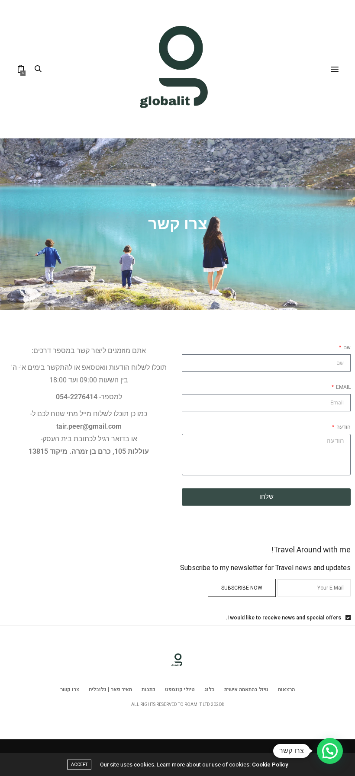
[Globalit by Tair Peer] (177, 69)
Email (343, 387)
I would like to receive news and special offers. (283, 617)
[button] (330, 751)
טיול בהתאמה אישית (246, 689)
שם (346, 347)
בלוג (209, 689)
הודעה (343, 427)
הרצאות (286, 689)
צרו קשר (69, 689)
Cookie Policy (270, 764)
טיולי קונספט (180, 689)
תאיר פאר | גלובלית (110, 689)
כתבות (148, 689)
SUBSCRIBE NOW (241, 588)
